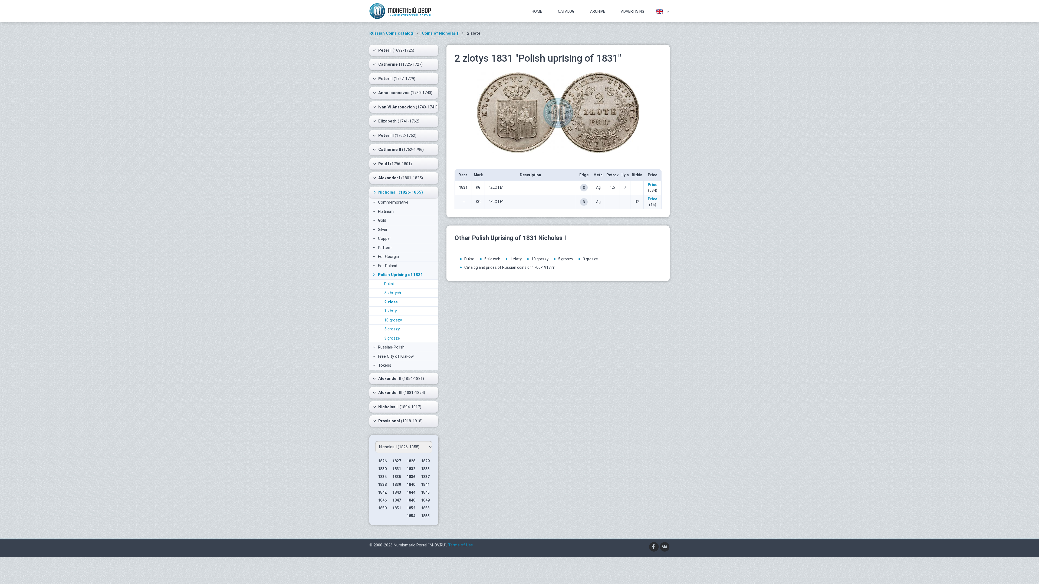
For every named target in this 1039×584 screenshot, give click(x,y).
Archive (597, 11)
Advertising (632, 11)
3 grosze (392, 338)
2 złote (391, 302)
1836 (411, 476)
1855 (425, 516)
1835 (396, 476)
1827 (396, 461)
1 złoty (390, 310)
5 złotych (392, 292)
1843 (396, 492)
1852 (411, 508)
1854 (411, 516)
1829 (425, 461)
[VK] (665, 546)
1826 (382, 461)
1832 (411, 469)
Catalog (566, 11)
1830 (382, 469)
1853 (425, 508)
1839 (396, 484)
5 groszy (392, 329)
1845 (425, 492)
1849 (425, 500)
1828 (411, 461)
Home (537, 11)
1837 (425, 476)
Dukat (389, 283)
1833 (425, 469)
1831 (396, 469)
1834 (382, 476)
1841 (425, 484)
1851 (396, 508)
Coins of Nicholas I (440, 33)
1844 (411, 492)
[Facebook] (654, 546)
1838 (382, 484)
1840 (411, 484)
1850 (382, 508)
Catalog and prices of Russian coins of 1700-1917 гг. (509, 267)
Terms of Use (460, 545)
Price (652, 184)
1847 (396, 500)
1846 (382, 500)
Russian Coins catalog (391, 33)
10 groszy (393, 320)
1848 (411, 500)
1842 (382, 492)
